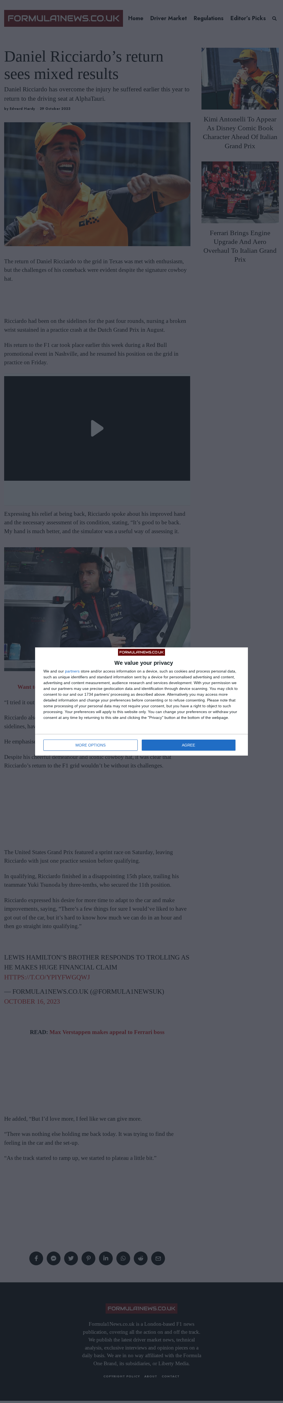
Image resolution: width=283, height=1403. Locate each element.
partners (72, 671)
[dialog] (141, 701)
